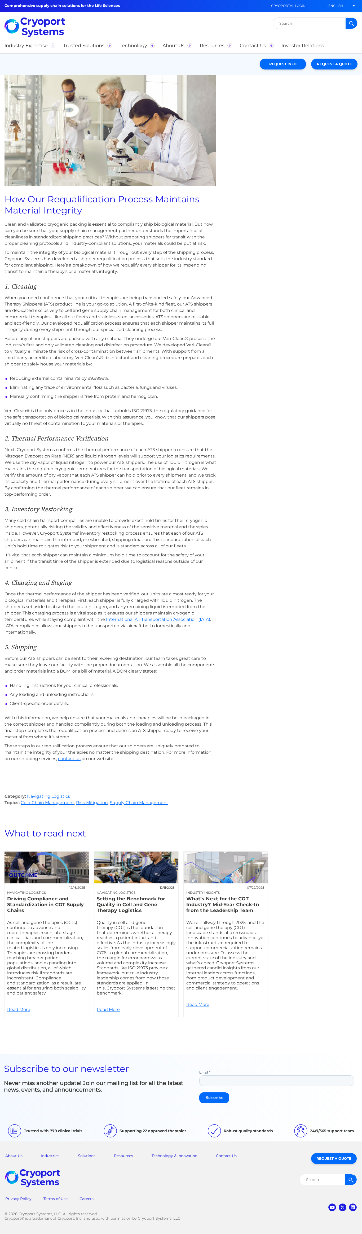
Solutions (86, 1155)
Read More (47, 934)
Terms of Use (55, 1198)
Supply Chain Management (139, 802)
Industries (50, 1155)
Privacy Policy (18, 1198)
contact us (69, 758)
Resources (123, 1155)
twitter (342, 1207)
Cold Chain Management (47, 802)
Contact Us (226, 1155)
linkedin (353, 1207)
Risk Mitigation (92, 802)
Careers (87, 1198)
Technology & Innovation (174, 1155)
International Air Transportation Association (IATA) (158, 619)
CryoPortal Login (288, 6)
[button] (335, 5)
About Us (14, 1155)
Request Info (283, 64)
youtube (332, 1207)
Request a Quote (334, 64)
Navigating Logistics (48, 796)
